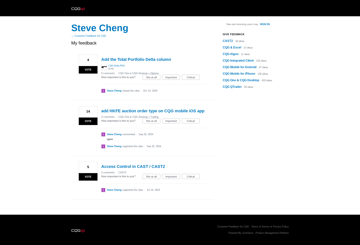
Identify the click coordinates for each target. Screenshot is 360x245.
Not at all (153, 78)
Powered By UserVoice (241, 233)
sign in (265, 24)
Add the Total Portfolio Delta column (136, 59)
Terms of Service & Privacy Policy (270, 226)
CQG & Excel (232, 47)
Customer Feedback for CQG (233, 226)
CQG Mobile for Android (240, 67)
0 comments (108, 73)
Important (172, 78)
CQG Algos (231, 54)
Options (154, 73)
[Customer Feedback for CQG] (78, 8)
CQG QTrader (232, 86)
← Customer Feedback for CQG (88, 35)
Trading (154, 116)
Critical (193, 78)
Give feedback (233, 34)
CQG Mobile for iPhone (239, 73)
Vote (88, 69)
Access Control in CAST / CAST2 (133, 166)
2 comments (108, 116)
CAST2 (122, 172)
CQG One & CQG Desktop (133, 73)
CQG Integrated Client (238, 60)
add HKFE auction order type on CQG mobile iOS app (152, 111)
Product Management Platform (272, 233)
